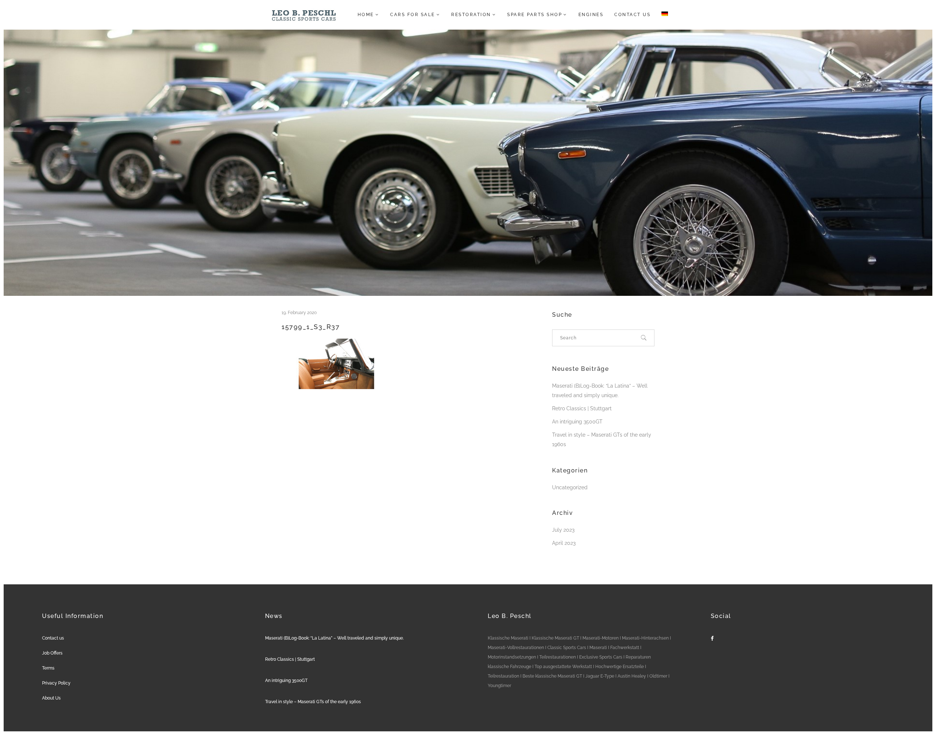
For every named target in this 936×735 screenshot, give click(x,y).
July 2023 (563, 530)
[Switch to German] (662, 14)
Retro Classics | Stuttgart (582, 408)
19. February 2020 (299, 312)
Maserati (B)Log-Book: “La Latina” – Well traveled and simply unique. (334, 638)
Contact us (53, 638)
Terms (48, 668)
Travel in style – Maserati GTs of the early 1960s (313, 701)
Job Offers (52, 653)
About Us (51, 698)
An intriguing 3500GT (577, 422)
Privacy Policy (56, 683)
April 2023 (563, 543)
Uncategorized (570, 487)
